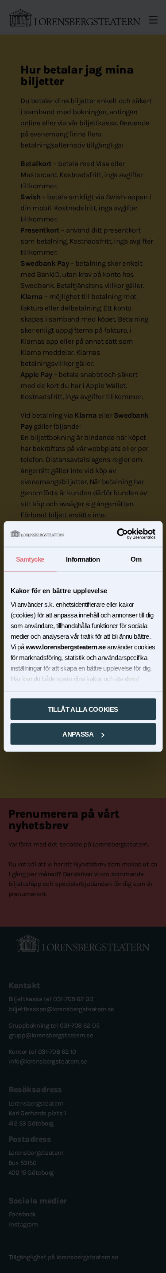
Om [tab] (136, 559)
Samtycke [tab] (30, 559)
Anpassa (77, 734)
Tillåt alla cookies (83, 709)
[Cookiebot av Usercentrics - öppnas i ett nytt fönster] (118, 534)
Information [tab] (83, 559)
